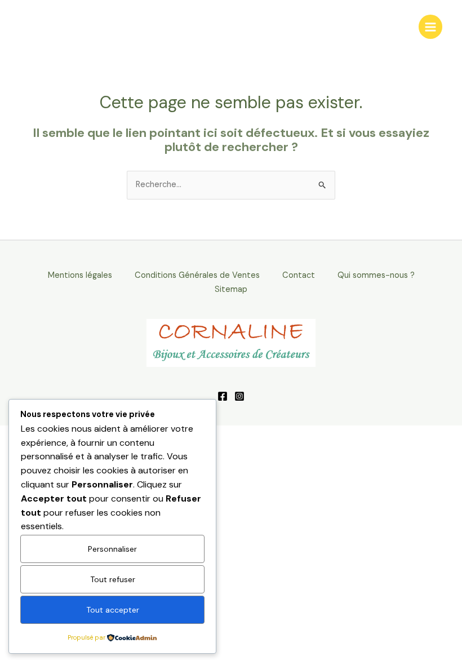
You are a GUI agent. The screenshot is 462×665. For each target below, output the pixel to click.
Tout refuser (112, 579)
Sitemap (231, 289)
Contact (298, 275)
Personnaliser (112, 549)
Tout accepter (112, 610)
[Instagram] (239, 396)
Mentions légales (80, 275)
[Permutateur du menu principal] (430, 26)
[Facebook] (222, 396)
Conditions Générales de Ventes (197, 275)
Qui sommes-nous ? (376, 275)
